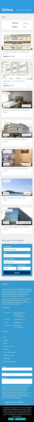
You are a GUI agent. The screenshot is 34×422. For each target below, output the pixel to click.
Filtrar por (15, 23)
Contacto (6, 349)
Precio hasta (21, 265)
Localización (7, 246)
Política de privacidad (9, 352)
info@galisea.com (19, 322)
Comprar (5, 340)
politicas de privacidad (22, 404)
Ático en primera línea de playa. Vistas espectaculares (14, 198)
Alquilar (5, 343)
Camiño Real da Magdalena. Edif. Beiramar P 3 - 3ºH (16, 227)
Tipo (4, 253)
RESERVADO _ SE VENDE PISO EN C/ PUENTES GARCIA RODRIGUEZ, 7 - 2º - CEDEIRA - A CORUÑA (15, 81)
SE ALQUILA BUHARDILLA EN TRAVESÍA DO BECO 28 (16, 110)
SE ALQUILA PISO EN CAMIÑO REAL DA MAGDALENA (15, 140)
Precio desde (7, 265)
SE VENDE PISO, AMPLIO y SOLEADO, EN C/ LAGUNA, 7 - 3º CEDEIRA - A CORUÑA (16, 52)
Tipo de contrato (8, 259)
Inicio (4, 337)
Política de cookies (8, 355)
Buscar (17, 273)
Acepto (11, 419)
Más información (20, 419)
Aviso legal (6, 358)
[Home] (16, 9)
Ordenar (14, 27)
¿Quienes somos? (8, 346)
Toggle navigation (3, 4)
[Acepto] (32, 414)
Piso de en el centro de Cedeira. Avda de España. (15, 169)
